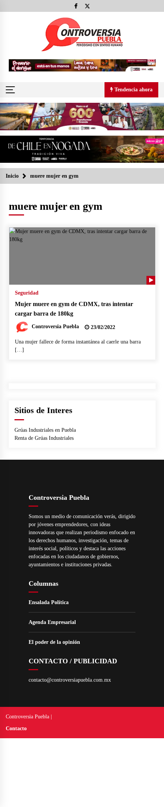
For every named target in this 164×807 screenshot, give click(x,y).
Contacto (16, 728)
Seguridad (27, 293)
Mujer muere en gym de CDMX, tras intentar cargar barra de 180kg (74, 308)
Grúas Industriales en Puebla (45, 430)
